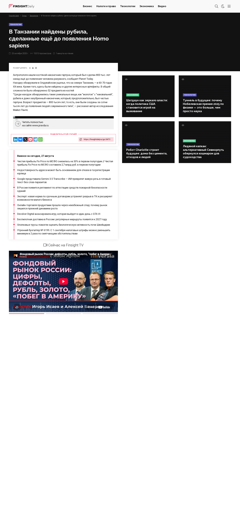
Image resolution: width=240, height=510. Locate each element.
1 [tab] (26, 313)
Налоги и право (106, 6)
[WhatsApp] (40, 139)
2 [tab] (63, 313)
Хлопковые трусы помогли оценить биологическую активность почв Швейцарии (63, 224)
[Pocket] (30, 139)
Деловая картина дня (21, 6)
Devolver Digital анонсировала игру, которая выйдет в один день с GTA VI (58, 213)
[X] (25, 139)
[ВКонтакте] (20, 139)
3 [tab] (100, 313)
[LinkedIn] (15, 139)
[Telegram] (35, 139)
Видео (162, 6)
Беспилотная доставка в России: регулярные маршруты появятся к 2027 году (62, 219)
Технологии (127, 6)
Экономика (146, 6)
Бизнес (87, 6)
